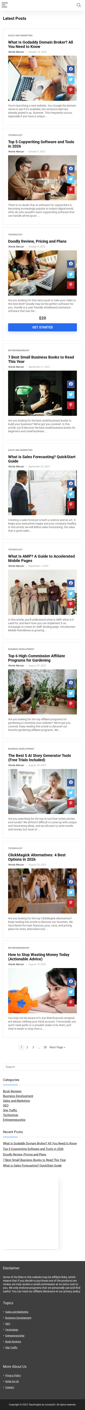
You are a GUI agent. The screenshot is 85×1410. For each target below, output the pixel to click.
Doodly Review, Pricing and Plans (37, 241)
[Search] (79, 5)
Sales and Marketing (20, 35)
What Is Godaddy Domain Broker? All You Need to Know (40, 44)
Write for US (12, 1381)
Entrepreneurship (18, 350)
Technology (15, 135)
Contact (9, 1387)
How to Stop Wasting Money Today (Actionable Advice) (38, 956)
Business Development (21, 649)
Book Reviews (12, 1091)
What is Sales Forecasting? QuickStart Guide (42, 459)
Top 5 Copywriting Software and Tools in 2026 (41, 144)
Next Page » (57, 1047)
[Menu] (4, 5)
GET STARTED (42, 327)
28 (45, 1047)
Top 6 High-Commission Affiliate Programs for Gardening (36, 658)
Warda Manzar (16, 52)
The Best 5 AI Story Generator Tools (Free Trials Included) (39, 757)
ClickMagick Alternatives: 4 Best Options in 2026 (37, 857)
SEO (5, 1105)
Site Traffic (10, 1110)
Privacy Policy (13, 1375)
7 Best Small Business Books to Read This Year (41, 359)
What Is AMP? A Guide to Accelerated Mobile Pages (41, 558)
